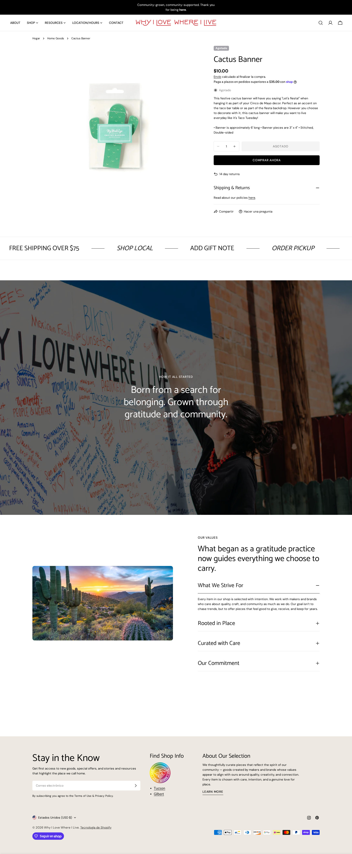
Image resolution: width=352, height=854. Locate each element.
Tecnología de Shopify (95, 827)
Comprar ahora (267, 160)
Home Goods (55, 38)
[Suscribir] (135, 785)
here (252, 198)
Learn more (212, 792)
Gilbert (159, 794)
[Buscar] (321, 23)
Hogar (36, 38)
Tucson (159, 788)
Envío (217, 77)
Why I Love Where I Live (61, 827)
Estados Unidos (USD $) (55, 818)
